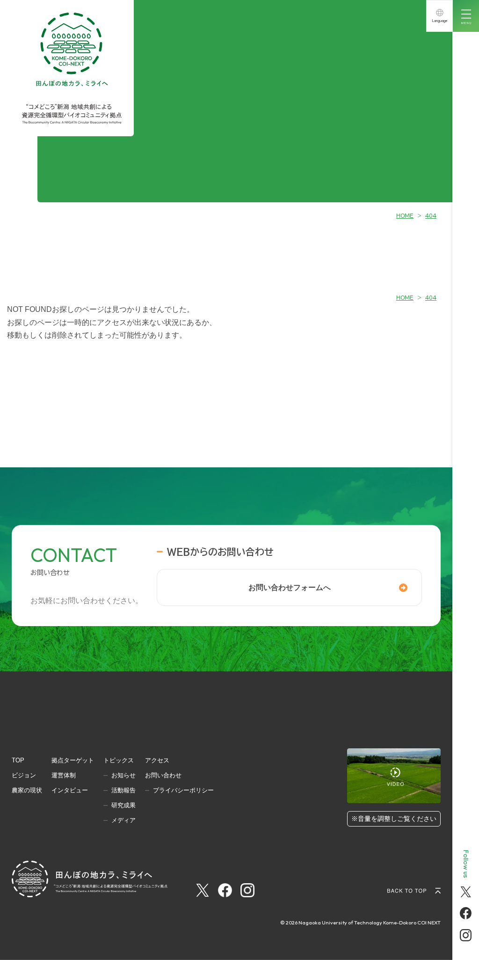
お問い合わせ (163, 775)
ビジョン (24, 775)
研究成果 (123, 805)
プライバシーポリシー (183, 790)
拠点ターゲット (72, 760)
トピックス (118, 760)
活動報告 (123, 790)
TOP (18, 760)
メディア (123, 820)
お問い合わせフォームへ (289, 587)
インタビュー (69, 790)
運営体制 (63, 775)
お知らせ (123, 775)
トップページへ (226, 353)
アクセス (157, 760)
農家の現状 (27, 790)
